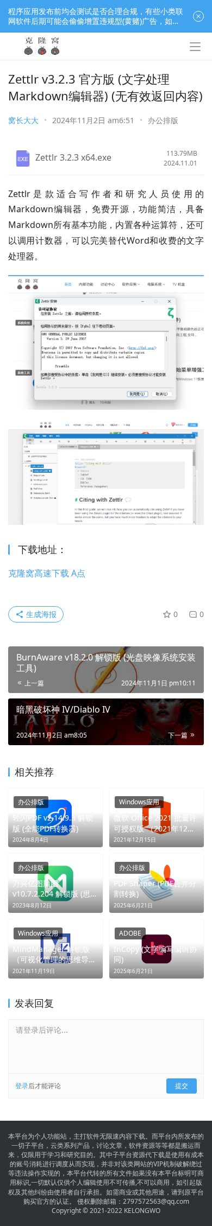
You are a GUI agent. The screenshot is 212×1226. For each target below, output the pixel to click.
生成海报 (40, 614)
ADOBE (130, 933)
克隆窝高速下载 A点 (46, 573)
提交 (181, 1085)
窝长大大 (23, 120)
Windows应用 (139, 801)
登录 (21, 1085)
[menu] (195, 46)
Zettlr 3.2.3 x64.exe (73, 157)
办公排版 (163, 120)
